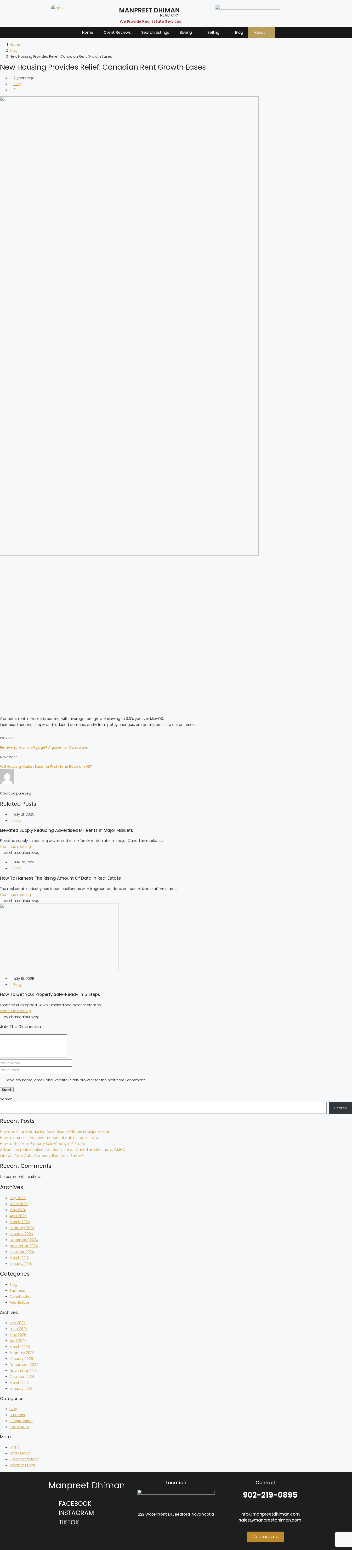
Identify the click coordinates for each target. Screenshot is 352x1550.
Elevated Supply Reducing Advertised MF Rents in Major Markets (66, 830)
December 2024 (24, 1239)
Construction (21, 1296)
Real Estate (19, 1302)
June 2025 (19, 1203)
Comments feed (24, 1459)
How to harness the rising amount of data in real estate (60, 878)
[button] (188, 32)
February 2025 (22, 1227)
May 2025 (18, 1209)
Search (6, 1099)
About (259, 32)
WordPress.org (22, 1464)
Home (87, 32)
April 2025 (18, 1215)
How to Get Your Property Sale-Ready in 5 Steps (50, 994)
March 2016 (19, 1257)
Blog (239, 32)
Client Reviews (117, 32)
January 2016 (21, 1263)
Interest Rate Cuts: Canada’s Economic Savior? (41, 1155)
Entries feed (20, 1453)
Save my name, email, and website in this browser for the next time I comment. (76, 1079)
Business (17, 1290)
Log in (15, 1447)
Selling (213, 32)
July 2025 (18, 1197)
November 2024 (24, 1245)
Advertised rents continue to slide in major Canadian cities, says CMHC (62, 1149)
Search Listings (155, 32)
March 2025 (20, 1221)
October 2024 (22, 1251)
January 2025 (21, 1233)
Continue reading (15, 846)
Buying (186, 32)
